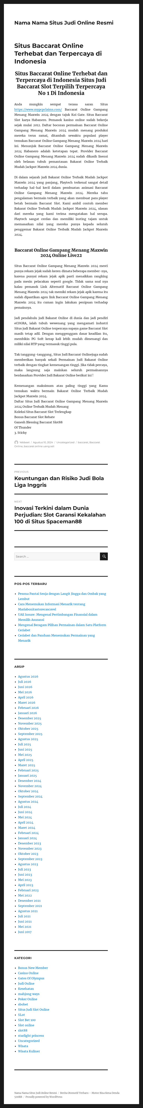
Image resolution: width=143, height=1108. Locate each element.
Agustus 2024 (28, 801)
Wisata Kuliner (29, 1051)
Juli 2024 (24, 807)
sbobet (23, 1004)
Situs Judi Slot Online (33, 1009)
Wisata (23, 1046)
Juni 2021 (25, 921)
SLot (21, 1015)
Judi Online (26, 983)
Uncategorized (65, 442)
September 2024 (30, 796)
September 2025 (30, 734)
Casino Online (28, 973)
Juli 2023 (24, 869)
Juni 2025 (25, 749)
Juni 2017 (24, 932)
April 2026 (26, 697)
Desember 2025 (29, 718)
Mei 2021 (24, 927)
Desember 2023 (29, 843)
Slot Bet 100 (27, 1020)
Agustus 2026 (28, 676)
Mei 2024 (25, 817)
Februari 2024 (28, 833)
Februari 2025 (28, 770)
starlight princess (31, 1035)
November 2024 (30, 786)
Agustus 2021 (28, 911)
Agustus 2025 (28, 739)
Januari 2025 (27, 775)
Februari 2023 (28, 890)
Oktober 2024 (28, 791)
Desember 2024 (29, 781)
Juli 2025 (24, 744)
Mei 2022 (25, 895)
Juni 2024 (25, 812)
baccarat (83, 442)
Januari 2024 (27, 838)
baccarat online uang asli (39, 446)
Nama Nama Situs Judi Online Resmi (63, 23)
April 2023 (25, 885)
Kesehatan (26, 989)
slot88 (22, 1030)
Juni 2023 (25, 874)
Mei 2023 (25, 880)
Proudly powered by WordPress (44, 1097)
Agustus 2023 (28, 864)
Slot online (26, 1025)
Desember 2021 (29, 900)
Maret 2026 (26, 702)
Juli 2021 (24, 916)
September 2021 (30, 906)
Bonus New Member (33, 968)
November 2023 (30, 848)
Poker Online (27, 999)
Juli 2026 (24, 682)
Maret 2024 (26, 828)
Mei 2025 (25, 755)
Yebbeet (25, 442)
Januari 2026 (27, 713)
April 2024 (25, 822)
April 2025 (25, 760)
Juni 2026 (25, 687)
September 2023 (30, 859)
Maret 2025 (26, 765)
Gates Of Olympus (31, 978)
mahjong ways (28, 994)
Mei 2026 (25, 692)
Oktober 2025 (28, 728)
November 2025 (30, 723)
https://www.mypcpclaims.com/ (38, 109)
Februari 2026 (28, 708)
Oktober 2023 (28, 854)
